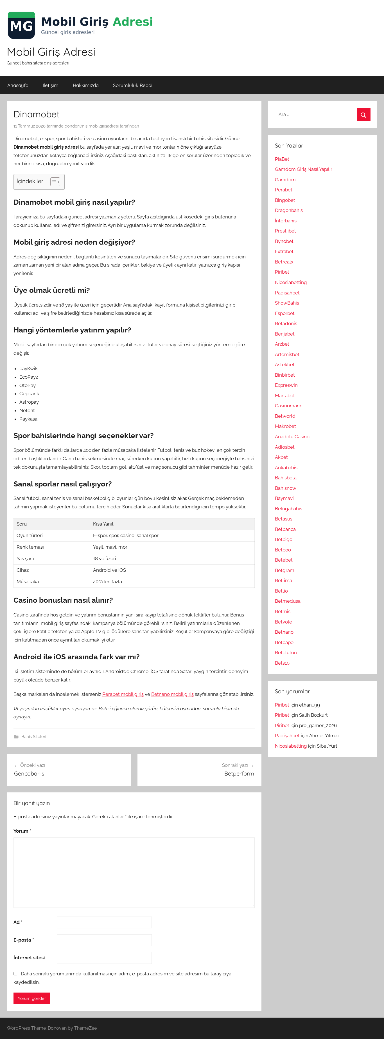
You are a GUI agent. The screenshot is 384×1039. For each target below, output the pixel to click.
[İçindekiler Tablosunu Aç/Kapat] (52, 182)
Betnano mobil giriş (172, 694)
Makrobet (285, 426)
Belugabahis (288, 508)
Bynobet (284, 241)
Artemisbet (287, 354)
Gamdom (285, 179)
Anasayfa (17, 85)
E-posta (23, 940)
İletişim (50, 85)
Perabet (283, 190)
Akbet (281, 457)
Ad (17, 922)
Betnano (284, 632)
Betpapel (285, 642)
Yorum (22, 831)
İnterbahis (286, 221)
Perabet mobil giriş (123, 694)
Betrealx (284, 262)
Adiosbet (285, 447)
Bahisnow (285, 488)
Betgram (284, 570)
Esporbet (285, 313)
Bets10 (282, 663)
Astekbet (285, 364)
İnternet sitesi (29, 957)
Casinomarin (288, 405)
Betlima (283, 580)
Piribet (282, 272)
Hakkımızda (86, 85)
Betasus (283, 519)
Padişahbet (287, 293)
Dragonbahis (289, 210)
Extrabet (284, 251)
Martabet (285, 395)
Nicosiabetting (291, 282)
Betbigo (283, 539)
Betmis (282, 611)
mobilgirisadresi (104, 126)
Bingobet (285, 200)
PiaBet (282, 159)
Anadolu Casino (292, 436)
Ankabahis (286, 467)
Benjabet (285, 334)
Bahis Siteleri (33, 736)
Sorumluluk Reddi (132, 85)
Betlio (281, 591)
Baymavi (284, 498)
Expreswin (286, 385)
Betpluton (286, 652)
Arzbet (282, 344)
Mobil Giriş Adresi (51, 51)
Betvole (283, 622)
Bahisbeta (286, 478)
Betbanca (285, 529)
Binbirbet (285, 375)
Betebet (284, 560)
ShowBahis (287, 303)
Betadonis (286, 323)
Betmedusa (288, 601)
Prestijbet (285, 231)
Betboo (283, 550)
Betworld (285, 416)
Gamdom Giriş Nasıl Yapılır (303, 169)
